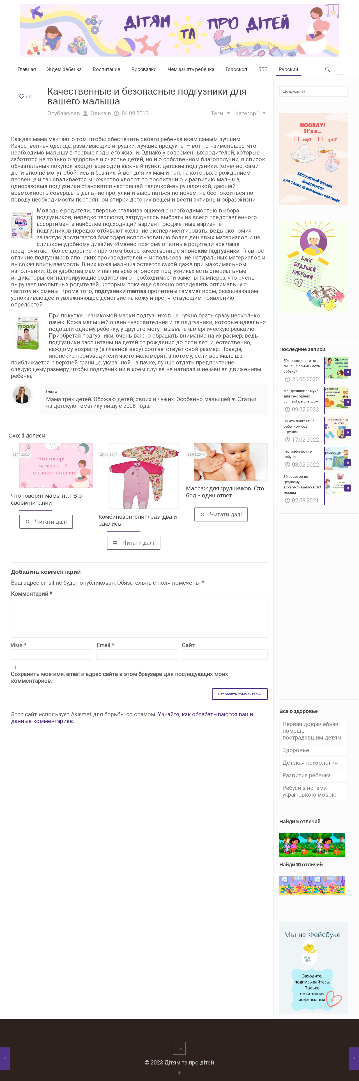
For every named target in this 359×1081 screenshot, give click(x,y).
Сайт (188, 645)
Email (105, 645)
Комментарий (31, 593)
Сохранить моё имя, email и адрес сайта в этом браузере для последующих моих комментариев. (119, 677)
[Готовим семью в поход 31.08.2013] (5, 1058)
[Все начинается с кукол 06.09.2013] (354, 1058)
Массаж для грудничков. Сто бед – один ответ (225, 492)
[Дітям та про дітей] (179, 30)
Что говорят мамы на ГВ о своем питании (46, 499)
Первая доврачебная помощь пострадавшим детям (311, 731)
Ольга (98, 113)
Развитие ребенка (306, 775)
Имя (18, 645)
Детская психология (310, 762)
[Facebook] (179, 1072)
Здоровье (295, 750)
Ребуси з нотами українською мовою (309, 791)
